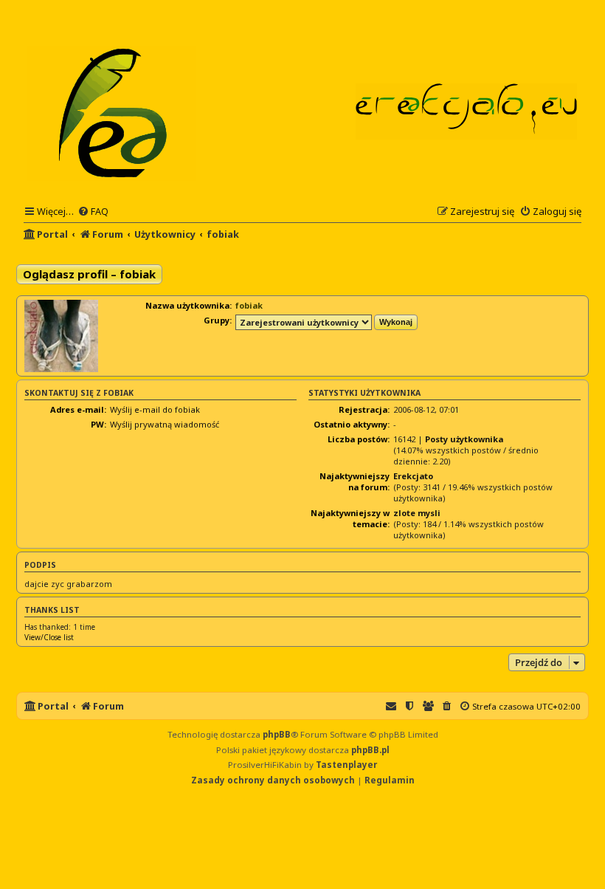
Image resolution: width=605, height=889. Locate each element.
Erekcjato (413, 475)
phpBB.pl (370, 749)
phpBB (277, 734)
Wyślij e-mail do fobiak (155, 409)
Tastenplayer (346, 764)
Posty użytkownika (464, 438)
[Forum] (113, 112)
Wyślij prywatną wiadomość (164, 424)
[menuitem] (92, 211)
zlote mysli (416, 512)
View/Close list (49, 637)
